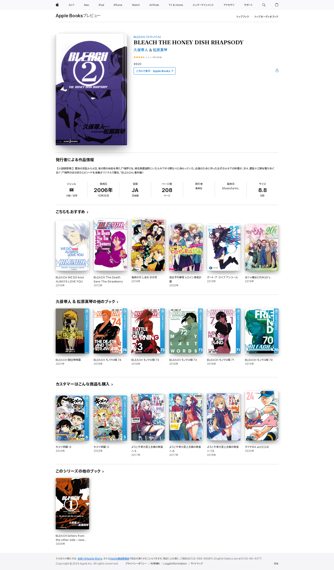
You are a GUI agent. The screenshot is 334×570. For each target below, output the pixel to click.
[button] (263, 5)
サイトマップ (197, 563)
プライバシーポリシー (136, 563)
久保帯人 (141, 50)
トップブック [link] (243, 16)
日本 (276, 563)
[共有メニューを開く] (277, 71)
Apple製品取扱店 (119, 558)
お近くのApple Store (90, 558)
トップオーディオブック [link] (266, 16)
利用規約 (155, 563)
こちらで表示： (153, 71)
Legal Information (175, 563)
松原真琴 (160, 50)
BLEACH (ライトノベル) (147, 37)
